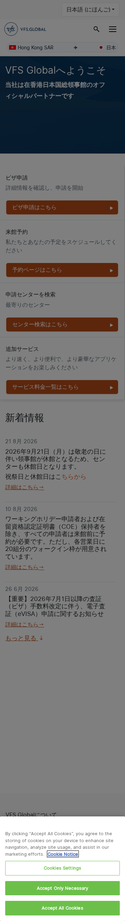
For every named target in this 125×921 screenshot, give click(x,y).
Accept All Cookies (62, 908)
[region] (62, 868)
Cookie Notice (63, 854)
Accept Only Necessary (63, 888)
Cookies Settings (62, 868)
